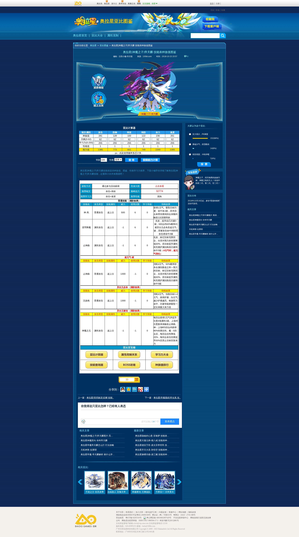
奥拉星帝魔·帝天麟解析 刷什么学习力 (98, 454)
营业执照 (120, 518)
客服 (218, 10)
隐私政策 (192, 512)
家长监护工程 (151, 512)
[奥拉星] (86, 21)
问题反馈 (162, 512)
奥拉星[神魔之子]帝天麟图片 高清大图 (98, 436)
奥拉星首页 (80, 35)
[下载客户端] (212, 26)
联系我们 (129, 512)
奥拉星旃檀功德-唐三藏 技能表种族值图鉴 (152, 454)
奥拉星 (93, 45)
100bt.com (147, 56)
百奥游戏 (78, 3)
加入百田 (139, 512)
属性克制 (113, 35)
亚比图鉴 (104, 45)
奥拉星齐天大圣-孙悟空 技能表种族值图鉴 (152, 450)
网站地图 (182, 512)
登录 (212, 3)
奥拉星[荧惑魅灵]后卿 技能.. (100, 397)
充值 (212, 10)
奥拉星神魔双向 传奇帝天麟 (94, 440)
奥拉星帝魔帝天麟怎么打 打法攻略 (97, 445)
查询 (131, 160)
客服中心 (172, 512)
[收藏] (210, 19)
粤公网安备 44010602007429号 (159, 518)
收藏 (223, 10)
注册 (218, 3)
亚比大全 (97, 35)
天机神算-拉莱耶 (89, 450)
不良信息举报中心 (181, 518)
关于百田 (119, 512)
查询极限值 (150, 160)
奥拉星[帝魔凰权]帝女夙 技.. (167, 397)
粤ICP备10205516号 (134, 518)
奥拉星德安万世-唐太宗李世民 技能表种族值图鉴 (152, 445)
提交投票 (204, 164)
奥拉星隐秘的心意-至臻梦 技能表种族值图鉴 (152, 436)
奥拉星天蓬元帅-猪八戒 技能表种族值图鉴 (152, 440)
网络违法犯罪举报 (129, 520)
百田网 (89, 3)
